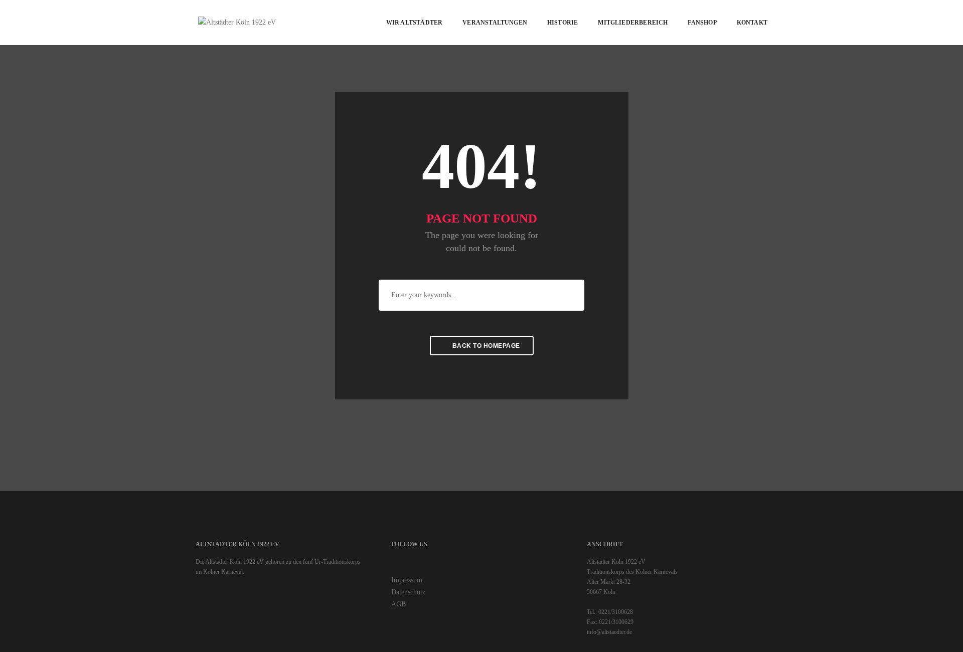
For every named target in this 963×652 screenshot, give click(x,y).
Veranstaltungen (494, 22)
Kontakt (752, 22)
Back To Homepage (485, 345)
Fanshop (702, 22)
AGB (398, 604)
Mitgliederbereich (633, 22)
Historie (562, 22)
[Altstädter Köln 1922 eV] (237, 22)
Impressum (406, 580)
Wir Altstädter (414, 22)
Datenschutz (408, 592)
